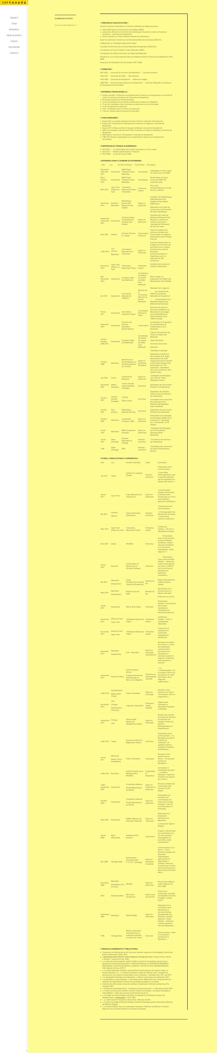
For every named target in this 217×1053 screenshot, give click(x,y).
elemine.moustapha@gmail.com (65, 25)
